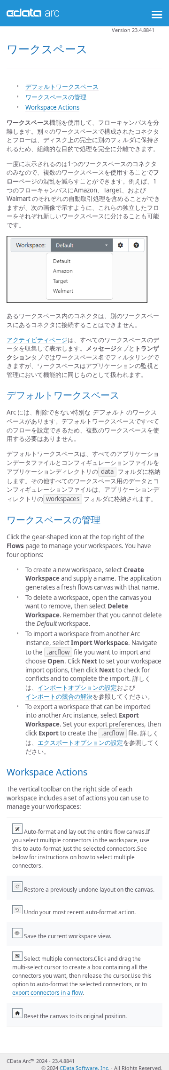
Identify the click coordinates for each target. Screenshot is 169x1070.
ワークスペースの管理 (55, 97)
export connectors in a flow (47, 993)
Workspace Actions (52, 107)
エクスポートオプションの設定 (80, 742)
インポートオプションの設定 (77, 687)
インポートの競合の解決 (58, 696)
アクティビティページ (37, 339)
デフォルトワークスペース (62, 86)
